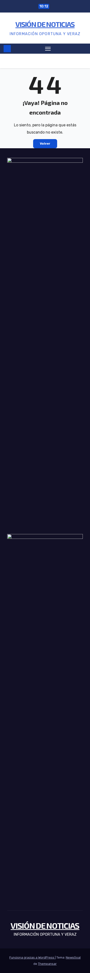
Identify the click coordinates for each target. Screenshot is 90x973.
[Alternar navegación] (48, 48)
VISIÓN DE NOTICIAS (44, 24)
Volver (45, 143)
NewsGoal (73, 957)
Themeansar (47, 964)
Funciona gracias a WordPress (32, 957)
